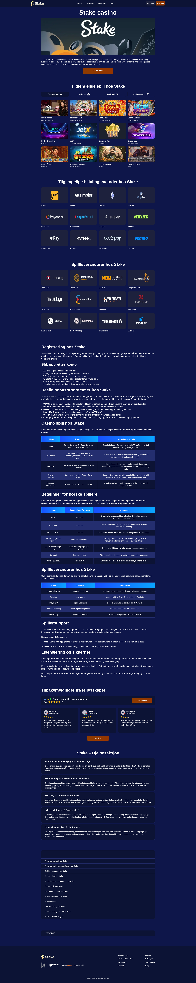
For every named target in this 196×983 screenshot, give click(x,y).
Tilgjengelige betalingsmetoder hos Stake (61, 866)
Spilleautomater (139, 94)
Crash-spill (111, 94)
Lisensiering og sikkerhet (55, 906)
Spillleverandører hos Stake (56, 871)
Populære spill (53, 94)
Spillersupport (50, 901)
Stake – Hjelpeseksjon (54, 917)
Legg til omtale (142, 700)
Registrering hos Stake (54, 876)
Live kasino (82, 94)
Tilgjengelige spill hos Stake (56, 861)
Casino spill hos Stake (54, 886)
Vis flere (98, 738)
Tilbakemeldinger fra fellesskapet (58, 912)
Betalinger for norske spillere (56, 891)
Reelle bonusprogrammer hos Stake (59, 881)
